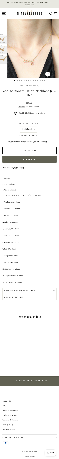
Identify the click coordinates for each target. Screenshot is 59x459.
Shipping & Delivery (10, 411)
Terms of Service (8, 430)
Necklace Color (28, 123)
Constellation (28, 136)
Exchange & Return (9, 415)
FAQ (3, 406)
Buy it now (29, 159)
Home (22, 86)
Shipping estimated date (19, 291)
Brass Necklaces (32, 86)
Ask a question (13, 297)
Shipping (21, 106)
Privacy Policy (7, 425)
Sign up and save (13, 438)
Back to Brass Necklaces (31, 381)
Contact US (6, 401)
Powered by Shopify (29, 456)
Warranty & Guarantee (10, 420)
